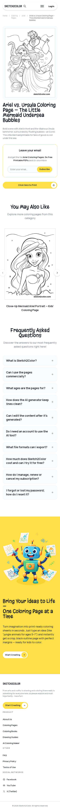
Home (5, 16)
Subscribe (44, 169)
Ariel (23, 16)
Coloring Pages (14, 17)
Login (51, 6)
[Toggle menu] (42, 6)
